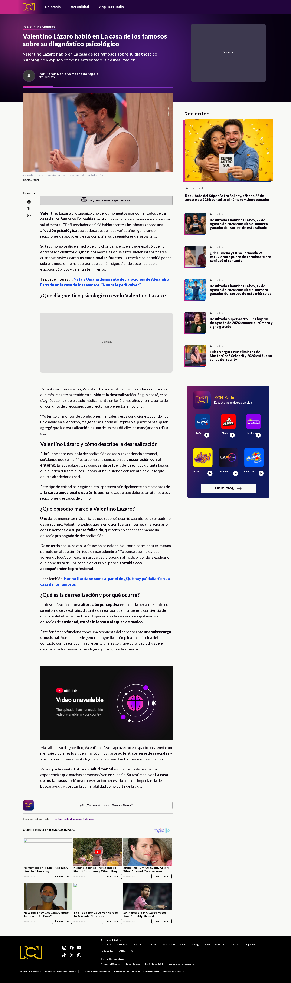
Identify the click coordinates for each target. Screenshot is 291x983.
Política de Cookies (173, 971)
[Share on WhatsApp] (29, 215)
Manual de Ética (132, 964)
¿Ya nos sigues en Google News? (109, 805)
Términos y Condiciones (97, 971)
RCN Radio (121, 944)
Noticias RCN (138, 944)
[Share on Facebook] (29, 202)
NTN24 (121, 951)
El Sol (207, 944)
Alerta (183, 944)
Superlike (250, 944)
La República (107, 951)
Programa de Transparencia (181, 964)
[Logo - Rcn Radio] (29, 6)
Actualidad (80, 7)
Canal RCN (106, 944)
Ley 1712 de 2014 (154, 964)
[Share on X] (29, 208)
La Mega (195, 944)
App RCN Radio (111, 7)
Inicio (27, 26)
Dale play (225, 488)
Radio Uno (220, 944)
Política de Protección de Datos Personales (136, 971)
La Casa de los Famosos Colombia (74, 818)
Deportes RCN (168, 944)
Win (133, 951)
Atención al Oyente (110, 964)
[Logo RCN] (31, 952)
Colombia (53, 7)
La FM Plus (235, 944)
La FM (153, 944)
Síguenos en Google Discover (111, 200)
